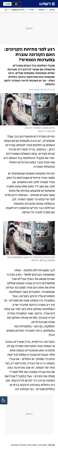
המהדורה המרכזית (37, 445)
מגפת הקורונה (18, 445)
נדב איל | (51, 90)
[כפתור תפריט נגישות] (3, 399)
